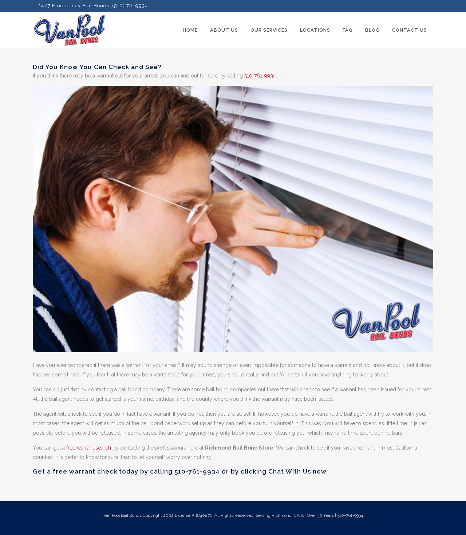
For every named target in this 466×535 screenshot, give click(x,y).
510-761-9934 (260, 76)
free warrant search (88, 448)
